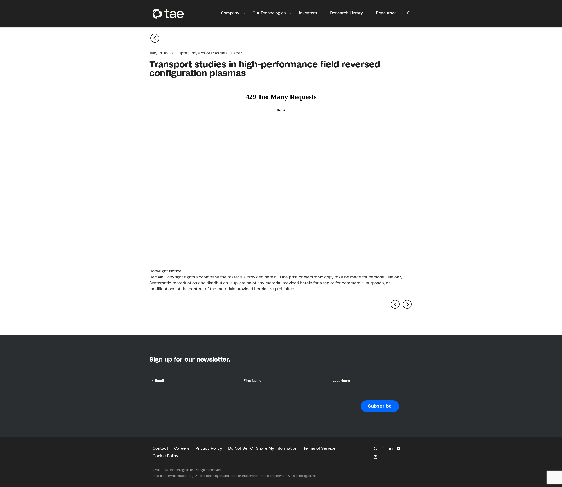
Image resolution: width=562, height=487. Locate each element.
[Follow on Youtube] (398, 448)
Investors (308, 13)
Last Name (341, 380)
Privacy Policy (208, 449)
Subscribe (380, 406)
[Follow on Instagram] (375, 457)
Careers (181, 449)
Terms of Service (319, 449)
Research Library (346, 13)
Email (159, 380)
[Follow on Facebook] (383, 448)
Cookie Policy (165, 456)
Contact (160, 449)
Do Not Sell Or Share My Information (262, 449)
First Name (252, 380)
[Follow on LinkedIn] (390, 448)
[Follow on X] (375, 448)
